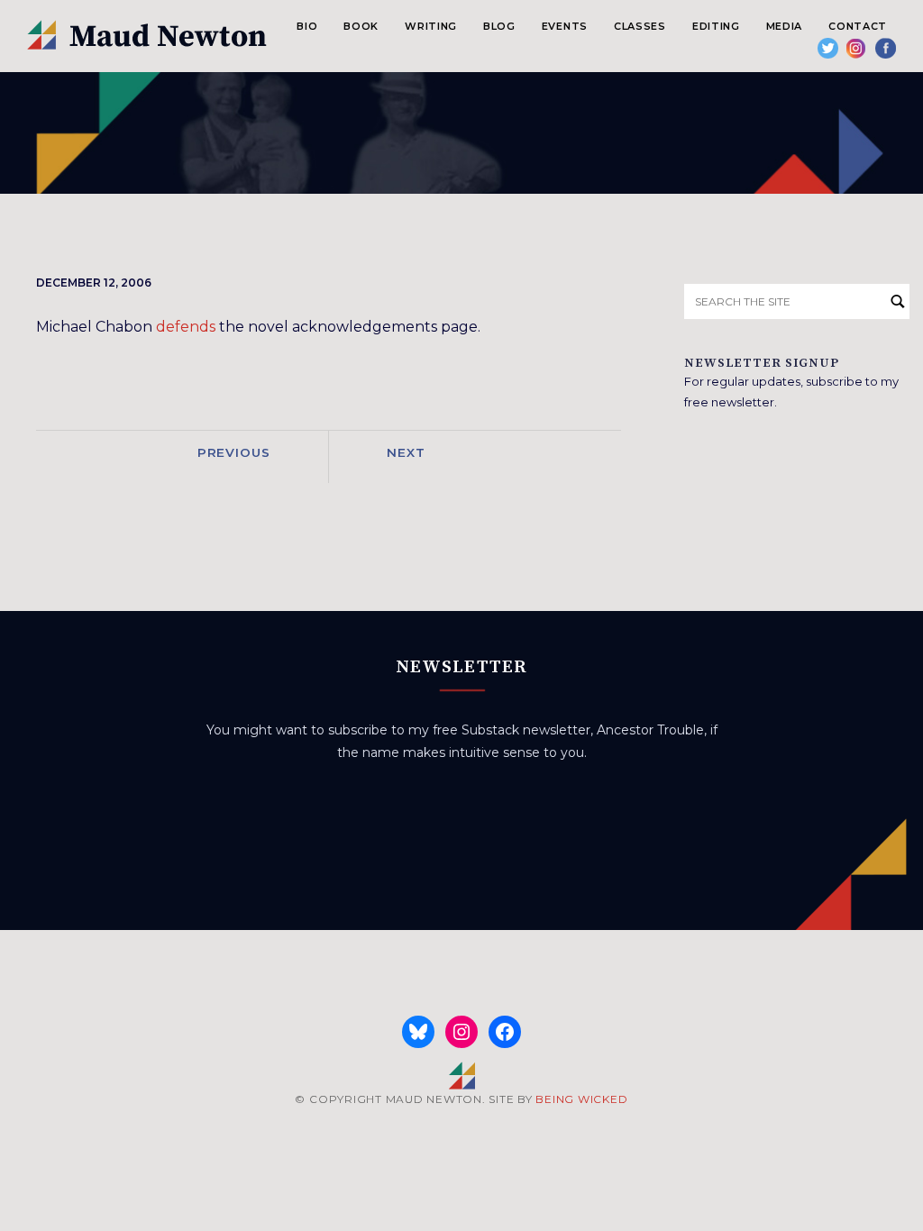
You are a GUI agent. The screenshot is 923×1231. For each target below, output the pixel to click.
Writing (431, 26)
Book (361, 26)
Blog (499, 26)
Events (565, 26)
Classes (640, 26)
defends (185, 326)
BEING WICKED (581, 1099)
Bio (307, 26)
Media (784, 26)
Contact (857, 26)
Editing (716, 26)
